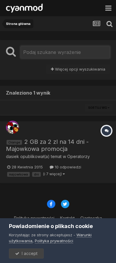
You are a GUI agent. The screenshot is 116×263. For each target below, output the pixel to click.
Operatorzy (78, 156)
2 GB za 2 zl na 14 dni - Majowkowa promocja (47, 145)
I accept (28, 253)
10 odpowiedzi (67, 167)
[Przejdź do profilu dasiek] (12, 127)
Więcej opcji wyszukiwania (79, 69)
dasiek (12, 156)
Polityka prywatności (54, 240)
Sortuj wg (98, 107)
